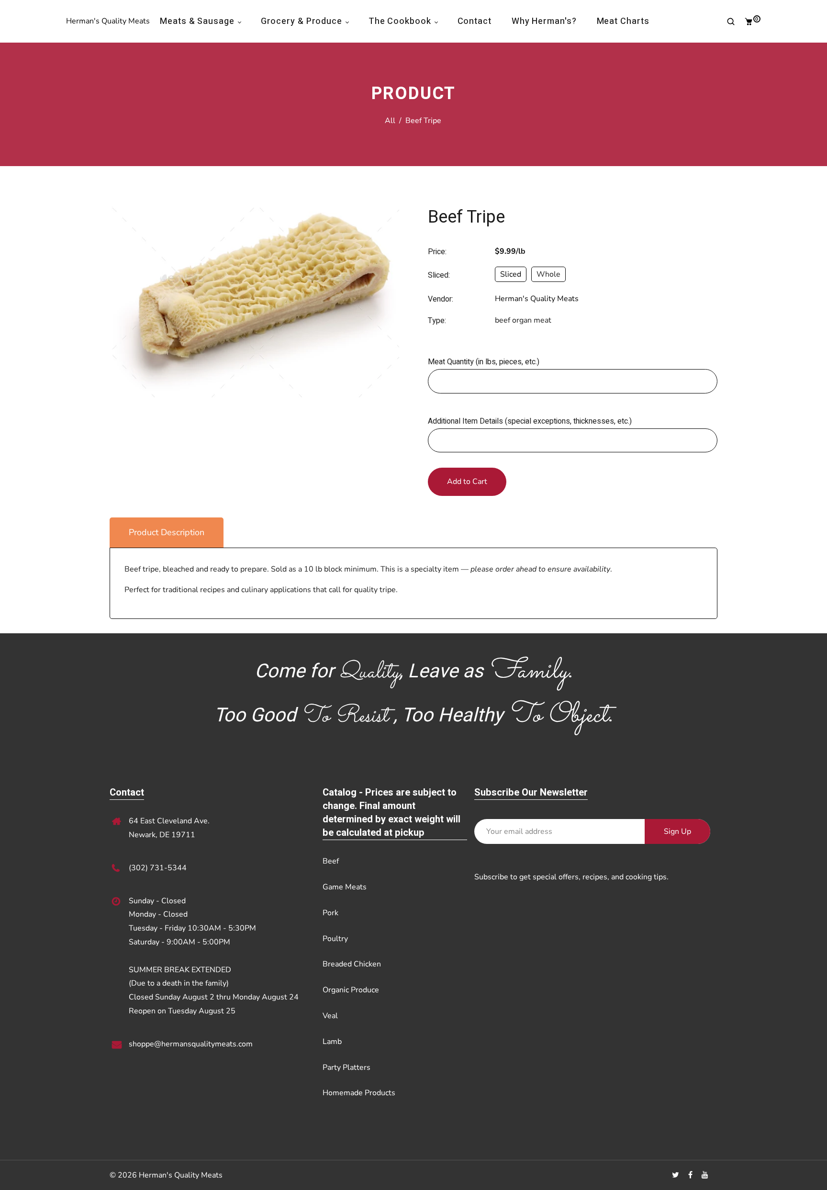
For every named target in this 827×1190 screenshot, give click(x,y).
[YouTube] (706, 1175)
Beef (331, 861)
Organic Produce (351, 990)
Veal (330, 1015)
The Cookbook (401, 21)
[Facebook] (691, 1175)
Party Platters (346, 1067)
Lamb (332, 1041)
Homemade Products (359, 1093)
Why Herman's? (544, 21)
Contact (475, 21)
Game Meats (345, 887)
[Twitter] (676, 1175)
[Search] (727, 21)
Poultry (335, 938)
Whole (548, 274)
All (390, 120)
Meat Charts (623, 21)
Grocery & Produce (303, 21)
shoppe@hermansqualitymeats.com (191, 1044)
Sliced (510, 274)
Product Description (166, 532)
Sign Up (677, 831)
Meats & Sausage (198, 21)
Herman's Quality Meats (108, 21)
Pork (330, 913)
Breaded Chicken (352, 964)
